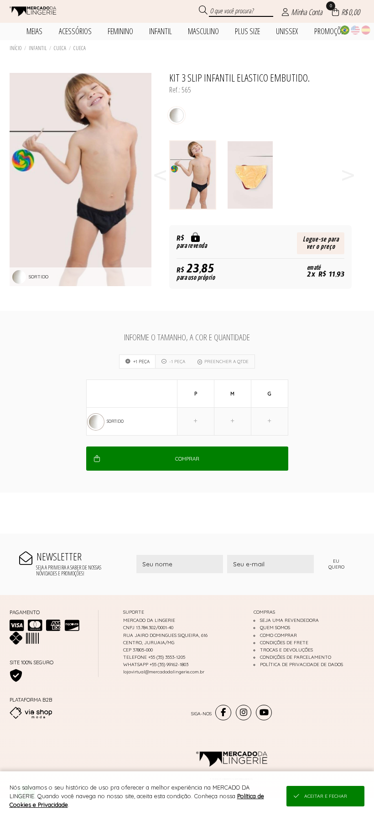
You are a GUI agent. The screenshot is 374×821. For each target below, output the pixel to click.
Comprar (187, 459)
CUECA (60, 48)
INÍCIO (15, 48)
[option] (198, 175)
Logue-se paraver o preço (321, 243)
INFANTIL (38, 48)
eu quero (336, 564)
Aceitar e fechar (325, 796)
